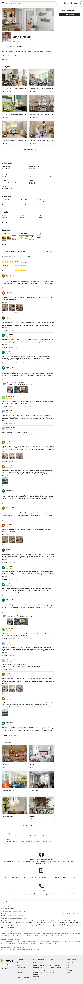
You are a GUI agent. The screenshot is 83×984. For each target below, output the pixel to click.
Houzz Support (53, 972)
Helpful (5, 287)
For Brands (36, 976)
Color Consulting (14, 949)
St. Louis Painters (35, 941)
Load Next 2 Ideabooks (28, 825)
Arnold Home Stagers (34, 933)
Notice (24, 967)
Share (20, 46)
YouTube (70, 970)
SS (3, 352)
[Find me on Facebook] (29, 183)
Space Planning (5, 949)
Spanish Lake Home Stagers (37, 935)
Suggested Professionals (56, 967)
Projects (11, 51)
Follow (51, 177)
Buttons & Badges (37, 979)
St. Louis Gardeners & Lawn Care (9, 941)
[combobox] (33, 3)
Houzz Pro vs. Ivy (37, 967)
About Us (4, 51)
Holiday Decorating (31, 949)
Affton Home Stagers (22, 933)
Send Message (69, 14)
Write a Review (49, 251)
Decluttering (22, 949)
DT (3, 276)
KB (3, 428)
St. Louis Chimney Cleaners (38, 943)
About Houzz (20, 962)
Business (17, 51)
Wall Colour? (15, 841)
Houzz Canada (53, 962)
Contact (52, 975)
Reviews (42, 51)
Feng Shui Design (41, 949)
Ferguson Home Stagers (75, 933)
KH (3, 411)
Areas (29, 51)
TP (3, 335)
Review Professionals (55, 965)
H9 (3, 397)
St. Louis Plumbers (45, 941)
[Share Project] (25, 88)
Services (23, 51)
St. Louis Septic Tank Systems (73, 941)
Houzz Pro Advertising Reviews (41, 970)
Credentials (35, 51)
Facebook (70, 967)
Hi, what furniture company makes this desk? (23, 836)
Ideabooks (49, 51)
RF (3, 466)
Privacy (19, 967)
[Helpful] (2, 288)
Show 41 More (5, 222)
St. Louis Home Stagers (24, 941)
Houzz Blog (71, 962)
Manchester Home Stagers (23, 935)
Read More (4, 59)
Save (29, 46)
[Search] (11, 3)
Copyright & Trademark (23, 977)
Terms (18, 970)
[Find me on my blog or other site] (34, 183)
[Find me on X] (32, 183)
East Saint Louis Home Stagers (9, 933)
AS (3, 368)
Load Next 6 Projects (28, 149)
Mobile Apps (20, 975)
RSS (69, 973)
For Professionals (37, 962)
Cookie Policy (20, 972)
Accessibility (53, 970)
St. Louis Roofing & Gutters (58, 941)
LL (3, 442)
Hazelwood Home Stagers (8, 935)
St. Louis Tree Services (24, 943)
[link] (4, 244)
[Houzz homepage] (6, 3)
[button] (3, 3)
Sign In (51, 977)
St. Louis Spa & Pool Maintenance (9, 943)
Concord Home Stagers (47, 933)
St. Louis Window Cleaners (52, 943)
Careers (19, 965)
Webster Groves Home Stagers (54, 935)
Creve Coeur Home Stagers (61, 933)
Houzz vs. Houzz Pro (38, 965)
